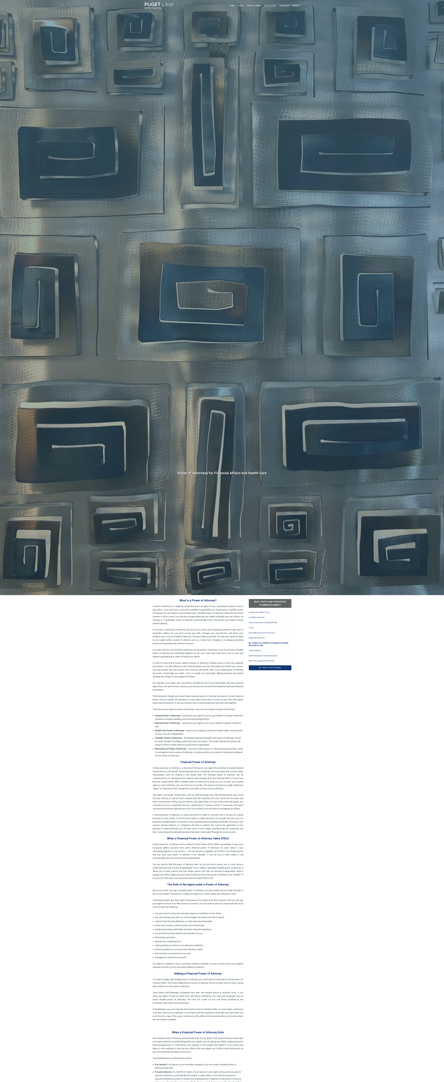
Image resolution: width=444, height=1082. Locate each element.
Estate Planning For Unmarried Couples (263, 656)
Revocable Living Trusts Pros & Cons (262, 633)
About (241, 6)
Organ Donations (255, 650)
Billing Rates (270, 6)
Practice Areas (254, 6)
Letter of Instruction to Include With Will (263, 623)
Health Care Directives (257, 638)
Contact (296, 6)
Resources (284, 6)
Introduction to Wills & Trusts (259, 612)
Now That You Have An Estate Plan (261, 661)
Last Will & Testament (257, 617)
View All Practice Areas (271, 667)
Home (232, 6)
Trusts (251, 628)
